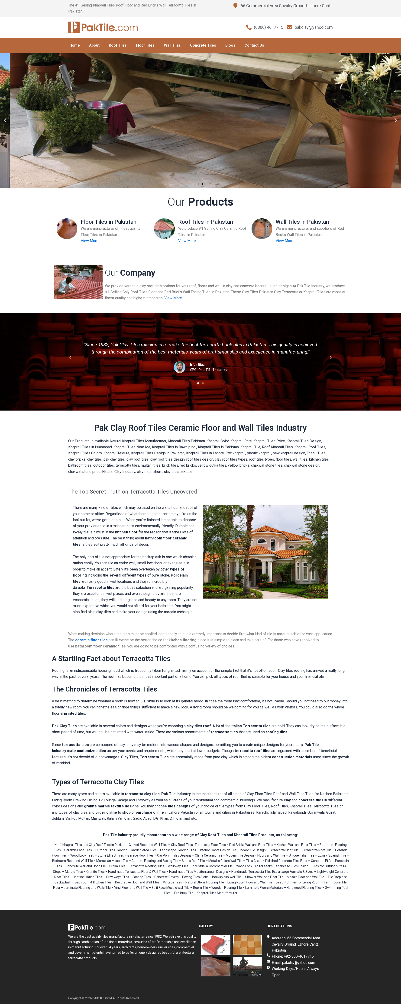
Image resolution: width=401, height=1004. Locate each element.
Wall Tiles (172, 45)
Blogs (230, 45)
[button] (5, 120)
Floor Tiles (145, 45)
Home (74, 45)
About (94, 45)
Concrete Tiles (203, 45)
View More (89, 241)
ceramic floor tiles (91, 640)
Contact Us (254, 45)
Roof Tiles (118, 45)
